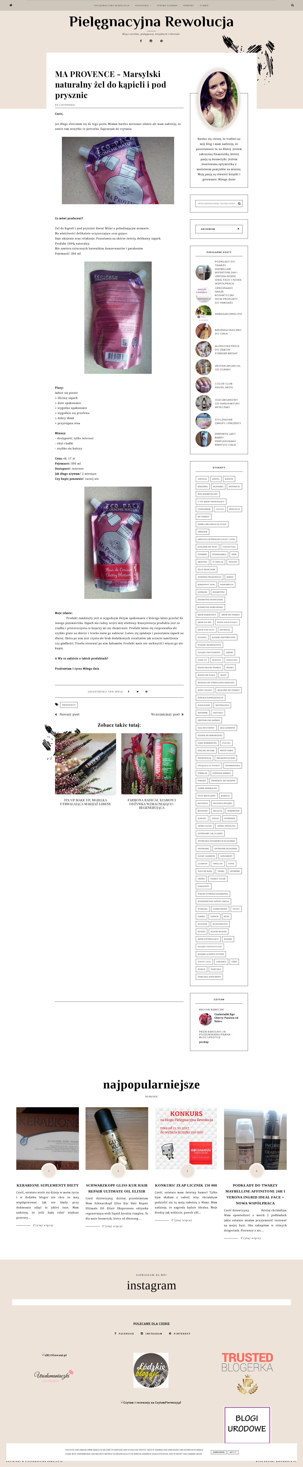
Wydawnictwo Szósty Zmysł (213, 901)
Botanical (234, 486)
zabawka (221, 962)
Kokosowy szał (206, 585)
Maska (230, 668)
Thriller (218, 864)
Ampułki (202, 479)
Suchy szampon (206, 856)
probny (204, 1042)
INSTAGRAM (154, 1334)
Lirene (229, 652)
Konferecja (226, 585)
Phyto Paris (226, 750)
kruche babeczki (211, 1009)
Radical (225, 796)
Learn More (219, 1452)
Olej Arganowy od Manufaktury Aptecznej (227, 403)
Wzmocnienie (220, 909)
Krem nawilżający (227, 622)
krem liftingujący (208, 939)
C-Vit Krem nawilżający (211, 502)
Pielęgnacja (69, 705)
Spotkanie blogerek (225, 849)
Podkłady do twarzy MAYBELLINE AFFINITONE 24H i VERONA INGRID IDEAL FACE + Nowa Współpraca (228, 272)
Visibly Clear (217, 879)
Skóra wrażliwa (226, 826)
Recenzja (203, 803)
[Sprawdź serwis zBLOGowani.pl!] (54, 1355)
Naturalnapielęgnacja (210, 698)
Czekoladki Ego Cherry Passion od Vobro (226, 1018)
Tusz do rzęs (205, 871)
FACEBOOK (126, 1334)
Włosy (236, 909)
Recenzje (203, 811)
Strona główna (167, 5)
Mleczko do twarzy (229, 690)
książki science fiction (211, 954)
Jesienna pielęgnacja (209, 577)
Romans (202, 818)
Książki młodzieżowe (209, 645)
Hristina (202, 562)
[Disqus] (119, 864)
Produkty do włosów (223, 781)
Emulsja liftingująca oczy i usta (216, 539)
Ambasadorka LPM (228, 313)
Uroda (201, 879)
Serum (215, 818)
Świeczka (216, 969)
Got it (233, 1452)
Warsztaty (204, 886)
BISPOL (216, 479)
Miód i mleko (205, 690)
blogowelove (220, 924)
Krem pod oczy (206, 630)
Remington (234, 811)
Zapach (214, 916)
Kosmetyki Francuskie (210, 600)
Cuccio (220, 509)
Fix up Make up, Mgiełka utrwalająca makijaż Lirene (85, 802)
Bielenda (203, 486)
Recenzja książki (222, 803)
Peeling (226, 743)
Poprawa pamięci (222, 773)
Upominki (235, 871)
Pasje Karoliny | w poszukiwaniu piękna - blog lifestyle (215, 1034)
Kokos (230, 577)
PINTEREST (182, 1334)
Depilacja (234, 509)
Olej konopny (227, 728)
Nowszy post (69, 714)
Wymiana (203, 909)
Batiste (229, 479)
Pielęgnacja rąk (226, 758)
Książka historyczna (223, 637)
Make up (202, 660)
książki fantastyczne (210, 947)
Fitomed (202, 554)
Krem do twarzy (231, 615)
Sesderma (229, 818)
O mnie (204, 5)
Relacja (217, 811)
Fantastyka (229, 547)
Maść (223, 675)
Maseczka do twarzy (209, 668)
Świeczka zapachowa (209, 977)
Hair (234, 554)
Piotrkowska (232, 766)
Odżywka (218, 713)
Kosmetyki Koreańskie (210, 607)
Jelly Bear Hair (206, 569)
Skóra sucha (205, 826)
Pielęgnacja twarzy (209, 766)
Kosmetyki (219, 592)
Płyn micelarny (207, 796)
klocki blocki (219, 932)
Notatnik (203, 713)
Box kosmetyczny (208, 494)
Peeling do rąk (206, 750)
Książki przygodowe (209, 652)
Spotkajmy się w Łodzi (210, 833)
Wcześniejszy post (165, 714)
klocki (201, 932)
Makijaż (216, 660)
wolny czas (204, 962)
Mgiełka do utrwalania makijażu (216, 683)
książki (228, 939)
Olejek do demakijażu (210, 735)
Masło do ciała (206, 675)
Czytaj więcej (42, 1225)
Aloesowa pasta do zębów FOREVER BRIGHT (227, 350)
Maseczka (232, 660)
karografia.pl (286, 1461)
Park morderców (207, 743)
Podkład (202, 773)
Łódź (234, 962)
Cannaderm (204, 509)
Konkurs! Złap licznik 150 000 (186, 1185)
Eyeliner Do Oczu (207, 547)
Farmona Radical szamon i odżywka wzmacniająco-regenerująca (152, 804)
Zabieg (201, 916)
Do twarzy (204, 517)
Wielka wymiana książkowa (213, 894)
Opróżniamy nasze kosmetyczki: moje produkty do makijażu (226, 295)
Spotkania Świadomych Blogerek (216, 841)
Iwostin (233, 562)
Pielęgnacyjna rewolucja (112, 5)
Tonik (231, 864)
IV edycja (218, 562)
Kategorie (142, 5)
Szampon (202, 864)
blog (226, 916)
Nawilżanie (204, 705)
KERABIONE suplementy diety (48, 1185)
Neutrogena (222, 705)
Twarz (221, 871)
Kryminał (225, 630)
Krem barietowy (207, 615)
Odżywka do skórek (209, 720)
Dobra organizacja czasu (212, 524)
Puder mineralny (207, 788)
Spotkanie (203, 849)
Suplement (226, 856)
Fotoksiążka (219, 554)
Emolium (202, 532)
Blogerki (218, 486)
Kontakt (188, 5)
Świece (201, 969)
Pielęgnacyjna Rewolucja (151, 21)
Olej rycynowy (206, 728)
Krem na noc (205, 622)
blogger (202, 924)
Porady (202, 781)
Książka (202, 637)
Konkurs (202, 592)
